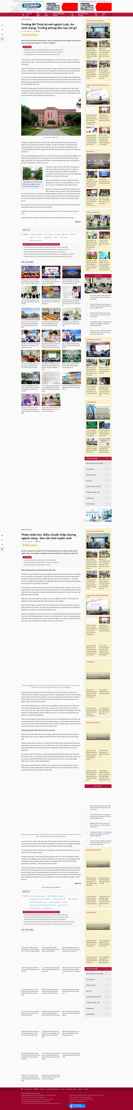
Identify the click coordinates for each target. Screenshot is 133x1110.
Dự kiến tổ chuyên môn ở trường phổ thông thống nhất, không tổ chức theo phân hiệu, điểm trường (100, 306)
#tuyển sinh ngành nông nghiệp (55, 861)
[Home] (2, 25)
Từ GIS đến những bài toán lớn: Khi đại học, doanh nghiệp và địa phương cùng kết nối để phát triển (51, 366)
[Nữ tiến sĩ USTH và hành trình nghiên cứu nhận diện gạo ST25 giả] (104, 362)
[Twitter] (2, 34)
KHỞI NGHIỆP (90, 504)
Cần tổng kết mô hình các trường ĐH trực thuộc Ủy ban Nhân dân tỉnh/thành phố (91, 201)
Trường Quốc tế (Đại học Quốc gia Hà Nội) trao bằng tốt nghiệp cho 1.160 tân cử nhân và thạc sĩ (30, 281)
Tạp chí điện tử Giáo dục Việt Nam (51, 852)
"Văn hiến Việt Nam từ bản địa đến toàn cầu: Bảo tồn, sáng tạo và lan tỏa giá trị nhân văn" (71, 281)
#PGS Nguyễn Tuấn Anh (35, 240)
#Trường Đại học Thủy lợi (35, 234)
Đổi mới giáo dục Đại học (94, 463)
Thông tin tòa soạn (39, 1)
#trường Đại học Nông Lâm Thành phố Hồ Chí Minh (42, 870)
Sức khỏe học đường (83, 14)
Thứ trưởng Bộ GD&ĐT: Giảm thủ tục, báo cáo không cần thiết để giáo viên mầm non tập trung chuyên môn (104, 265)
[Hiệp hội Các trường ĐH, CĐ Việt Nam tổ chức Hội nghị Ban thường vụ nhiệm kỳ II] (91, 174)
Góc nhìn (46, 14)
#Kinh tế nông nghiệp (54, 867)
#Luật (39, 237)
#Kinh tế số (32, 237)
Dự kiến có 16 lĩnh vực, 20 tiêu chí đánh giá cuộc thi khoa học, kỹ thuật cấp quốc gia (30, 345)
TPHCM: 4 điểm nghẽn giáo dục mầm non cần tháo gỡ (104, 243)
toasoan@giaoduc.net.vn (105, 1)
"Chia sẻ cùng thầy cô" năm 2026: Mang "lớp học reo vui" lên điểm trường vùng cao (97, 353)
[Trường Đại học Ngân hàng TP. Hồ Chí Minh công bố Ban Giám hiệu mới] (104, 110)
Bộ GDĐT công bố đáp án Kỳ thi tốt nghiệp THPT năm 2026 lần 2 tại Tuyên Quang (44, 252)
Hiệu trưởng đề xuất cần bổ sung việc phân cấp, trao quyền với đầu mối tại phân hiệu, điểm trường (91, 53)
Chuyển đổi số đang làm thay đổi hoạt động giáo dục (104, 181)
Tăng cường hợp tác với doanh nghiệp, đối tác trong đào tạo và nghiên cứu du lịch (97, 165)
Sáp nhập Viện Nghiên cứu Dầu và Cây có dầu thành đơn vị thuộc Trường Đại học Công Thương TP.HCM (30, 388)
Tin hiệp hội (90, 151)
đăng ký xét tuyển (71, 592)
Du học (72, 14)
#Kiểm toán (73, 234)
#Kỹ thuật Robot (47, 237)
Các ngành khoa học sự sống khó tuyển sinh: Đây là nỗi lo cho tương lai (42, 54)
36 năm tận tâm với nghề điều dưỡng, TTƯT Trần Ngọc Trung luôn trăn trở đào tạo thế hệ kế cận (104, 390)
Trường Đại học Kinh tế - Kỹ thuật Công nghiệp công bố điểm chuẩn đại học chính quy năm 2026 (101, 323)
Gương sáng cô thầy (93, 339)
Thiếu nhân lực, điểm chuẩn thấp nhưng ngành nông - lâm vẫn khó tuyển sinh (43, 50)
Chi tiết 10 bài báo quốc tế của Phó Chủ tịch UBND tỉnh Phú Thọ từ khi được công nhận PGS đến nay (91, 119)
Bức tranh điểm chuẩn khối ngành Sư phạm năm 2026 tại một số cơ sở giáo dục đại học (46, 249)
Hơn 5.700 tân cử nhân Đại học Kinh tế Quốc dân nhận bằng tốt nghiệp (71, 345)
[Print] (2, 38)
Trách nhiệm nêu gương (58, 14)
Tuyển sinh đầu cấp (92, 492)
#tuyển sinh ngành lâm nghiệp (37, 861)
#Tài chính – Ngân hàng (61, 234)
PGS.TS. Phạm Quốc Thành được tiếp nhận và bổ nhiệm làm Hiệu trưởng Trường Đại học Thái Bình (104, 140)
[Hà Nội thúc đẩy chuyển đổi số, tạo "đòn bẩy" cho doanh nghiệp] (98, 412)
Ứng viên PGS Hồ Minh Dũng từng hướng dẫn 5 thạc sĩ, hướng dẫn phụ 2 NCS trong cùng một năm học (91, 140)
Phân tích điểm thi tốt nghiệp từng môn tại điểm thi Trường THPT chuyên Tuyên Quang (46, 247)
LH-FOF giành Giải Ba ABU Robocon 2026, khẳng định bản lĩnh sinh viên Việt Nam (50, 281)
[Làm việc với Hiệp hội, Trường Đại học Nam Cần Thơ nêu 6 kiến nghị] (104, 192)
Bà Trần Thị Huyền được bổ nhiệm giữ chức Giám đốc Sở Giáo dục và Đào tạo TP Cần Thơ (97, 100)
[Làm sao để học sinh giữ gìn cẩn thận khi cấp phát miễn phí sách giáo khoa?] (51, 292)
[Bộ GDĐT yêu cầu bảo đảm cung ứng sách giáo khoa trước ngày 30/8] (71, 378)
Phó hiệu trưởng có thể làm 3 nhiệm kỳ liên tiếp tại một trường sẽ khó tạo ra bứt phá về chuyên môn (100, 332)
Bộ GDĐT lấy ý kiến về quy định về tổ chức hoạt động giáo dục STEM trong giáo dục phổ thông (51, 345)
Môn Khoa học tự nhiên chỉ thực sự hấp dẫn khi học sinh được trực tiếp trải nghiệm (91, 371)
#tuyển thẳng (63, 237)
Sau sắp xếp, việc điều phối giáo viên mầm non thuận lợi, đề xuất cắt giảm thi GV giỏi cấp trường (91, 245)
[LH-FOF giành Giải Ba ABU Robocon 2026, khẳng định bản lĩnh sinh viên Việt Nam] (51, 272)
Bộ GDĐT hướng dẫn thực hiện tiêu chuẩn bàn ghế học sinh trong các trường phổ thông (50, 323)
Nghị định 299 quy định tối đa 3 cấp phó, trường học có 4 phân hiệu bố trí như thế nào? (100, 315)
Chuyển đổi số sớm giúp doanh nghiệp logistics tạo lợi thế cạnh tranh (91, 449)
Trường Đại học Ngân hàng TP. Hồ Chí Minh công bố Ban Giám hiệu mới (104, 117)
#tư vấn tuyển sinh (48, 873)
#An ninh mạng (49, 234)
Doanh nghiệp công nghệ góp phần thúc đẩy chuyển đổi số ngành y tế (104, 449)
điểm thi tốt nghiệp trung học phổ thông (66, 211)
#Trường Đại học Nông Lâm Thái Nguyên (39, 864)
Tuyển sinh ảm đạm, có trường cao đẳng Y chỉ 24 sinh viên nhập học (41, 562)
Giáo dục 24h (29, 14)
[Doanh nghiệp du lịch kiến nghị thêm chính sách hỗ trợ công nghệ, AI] (91, 425)
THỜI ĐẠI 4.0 (90, 498)
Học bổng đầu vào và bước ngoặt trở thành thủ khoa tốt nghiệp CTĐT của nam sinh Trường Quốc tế (71, 302)
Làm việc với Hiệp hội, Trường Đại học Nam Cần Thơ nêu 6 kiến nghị (104, 200)
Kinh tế (103, 14)
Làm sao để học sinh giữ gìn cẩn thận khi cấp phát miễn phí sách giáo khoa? (51, 301)
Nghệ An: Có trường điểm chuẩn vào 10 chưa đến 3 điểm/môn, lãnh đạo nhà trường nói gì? (104, 53)
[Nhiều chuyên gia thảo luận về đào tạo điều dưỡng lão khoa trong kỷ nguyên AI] (71, 356)
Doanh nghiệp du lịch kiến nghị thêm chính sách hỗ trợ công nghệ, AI (91, 432)
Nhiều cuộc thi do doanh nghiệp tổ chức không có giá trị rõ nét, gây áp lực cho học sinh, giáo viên (104, 73)
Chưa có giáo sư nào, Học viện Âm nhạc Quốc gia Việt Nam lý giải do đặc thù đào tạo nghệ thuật (29, 324)
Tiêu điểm (38, 14)
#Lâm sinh (65, 867)
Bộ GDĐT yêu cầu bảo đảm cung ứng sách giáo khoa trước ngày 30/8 (71, 387)
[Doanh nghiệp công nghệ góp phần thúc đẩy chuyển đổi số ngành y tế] (104, 441)
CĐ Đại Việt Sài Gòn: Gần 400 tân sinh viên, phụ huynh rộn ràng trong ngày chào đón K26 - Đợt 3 (48, 256)
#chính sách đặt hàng (35, 873)
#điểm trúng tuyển (72, 864)
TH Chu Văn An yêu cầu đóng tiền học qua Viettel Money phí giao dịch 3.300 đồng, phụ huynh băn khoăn (51, 388)
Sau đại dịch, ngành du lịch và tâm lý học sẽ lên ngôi (37, 564)
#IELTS (56, 237)
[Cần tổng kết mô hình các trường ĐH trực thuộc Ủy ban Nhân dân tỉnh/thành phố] (91, 192)
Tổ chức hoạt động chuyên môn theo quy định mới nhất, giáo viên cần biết (30, 301)
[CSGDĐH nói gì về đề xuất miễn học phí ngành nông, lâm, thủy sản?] (71, 314)
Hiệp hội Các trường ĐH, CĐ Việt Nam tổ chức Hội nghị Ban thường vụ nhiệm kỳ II (91, 183)
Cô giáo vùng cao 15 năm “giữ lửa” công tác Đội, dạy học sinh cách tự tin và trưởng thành (91, 389)
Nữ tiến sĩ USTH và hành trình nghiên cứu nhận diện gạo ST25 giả (104, 370)
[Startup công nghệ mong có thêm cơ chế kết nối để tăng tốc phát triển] (104, 425)
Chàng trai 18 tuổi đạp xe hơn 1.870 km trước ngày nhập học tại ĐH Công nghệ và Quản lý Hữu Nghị (30, 410)
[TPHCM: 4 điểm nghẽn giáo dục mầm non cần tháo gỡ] (104, 235)
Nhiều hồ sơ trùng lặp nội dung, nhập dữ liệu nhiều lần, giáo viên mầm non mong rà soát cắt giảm (91, 265)
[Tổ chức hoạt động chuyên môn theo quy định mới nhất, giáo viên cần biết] (30, 292)
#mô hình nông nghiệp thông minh (38, 867)
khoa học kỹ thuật (59, 698)
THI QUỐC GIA (90, 469)
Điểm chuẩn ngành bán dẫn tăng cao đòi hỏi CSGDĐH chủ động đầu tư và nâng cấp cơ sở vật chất (49, 254)
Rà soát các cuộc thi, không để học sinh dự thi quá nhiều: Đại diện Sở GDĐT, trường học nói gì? (91, 73)
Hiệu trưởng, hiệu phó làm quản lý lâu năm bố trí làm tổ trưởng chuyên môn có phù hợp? (100, 297)
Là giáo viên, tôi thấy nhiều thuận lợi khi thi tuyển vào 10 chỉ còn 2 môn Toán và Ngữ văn (51, 409)
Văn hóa (96, 14)
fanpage (77, 1071)
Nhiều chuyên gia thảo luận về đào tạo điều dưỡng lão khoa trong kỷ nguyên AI (70, 365)
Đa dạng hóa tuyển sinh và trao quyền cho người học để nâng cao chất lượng (43, 52)
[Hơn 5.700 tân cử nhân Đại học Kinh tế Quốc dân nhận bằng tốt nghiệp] (71, 336)
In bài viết (27, 229)
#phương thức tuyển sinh (59, 864)
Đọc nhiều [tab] (98, 276)
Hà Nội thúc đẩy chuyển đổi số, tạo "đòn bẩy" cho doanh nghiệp (97, 417)
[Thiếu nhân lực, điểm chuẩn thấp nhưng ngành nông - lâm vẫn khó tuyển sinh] (32, 173)
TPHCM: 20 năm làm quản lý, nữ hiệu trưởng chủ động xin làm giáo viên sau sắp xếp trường (30, 365)
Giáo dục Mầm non (92, 212)
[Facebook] (2, 29)
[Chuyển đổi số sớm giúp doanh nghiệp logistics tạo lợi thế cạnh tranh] (91, 441)
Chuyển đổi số (91, 402)
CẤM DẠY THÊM (91, 475)
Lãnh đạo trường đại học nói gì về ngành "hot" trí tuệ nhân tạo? (40, 560)
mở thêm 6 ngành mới (68, 60)
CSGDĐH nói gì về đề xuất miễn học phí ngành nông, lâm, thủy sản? (70, 323)
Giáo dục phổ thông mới (95, 21)
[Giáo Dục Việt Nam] (31, 7)
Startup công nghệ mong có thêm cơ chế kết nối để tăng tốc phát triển (104, 432)
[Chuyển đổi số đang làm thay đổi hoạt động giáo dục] (104, 174)
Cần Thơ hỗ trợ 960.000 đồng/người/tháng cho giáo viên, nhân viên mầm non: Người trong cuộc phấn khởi (97, 225)
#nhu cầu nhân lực (62, 870)
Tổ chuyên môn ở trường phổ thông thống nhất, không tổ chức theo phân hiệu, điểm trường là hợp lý (98, 34)
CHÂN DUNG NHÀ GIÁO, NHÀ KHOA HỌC (97, 86)
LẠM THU (89, 481)
